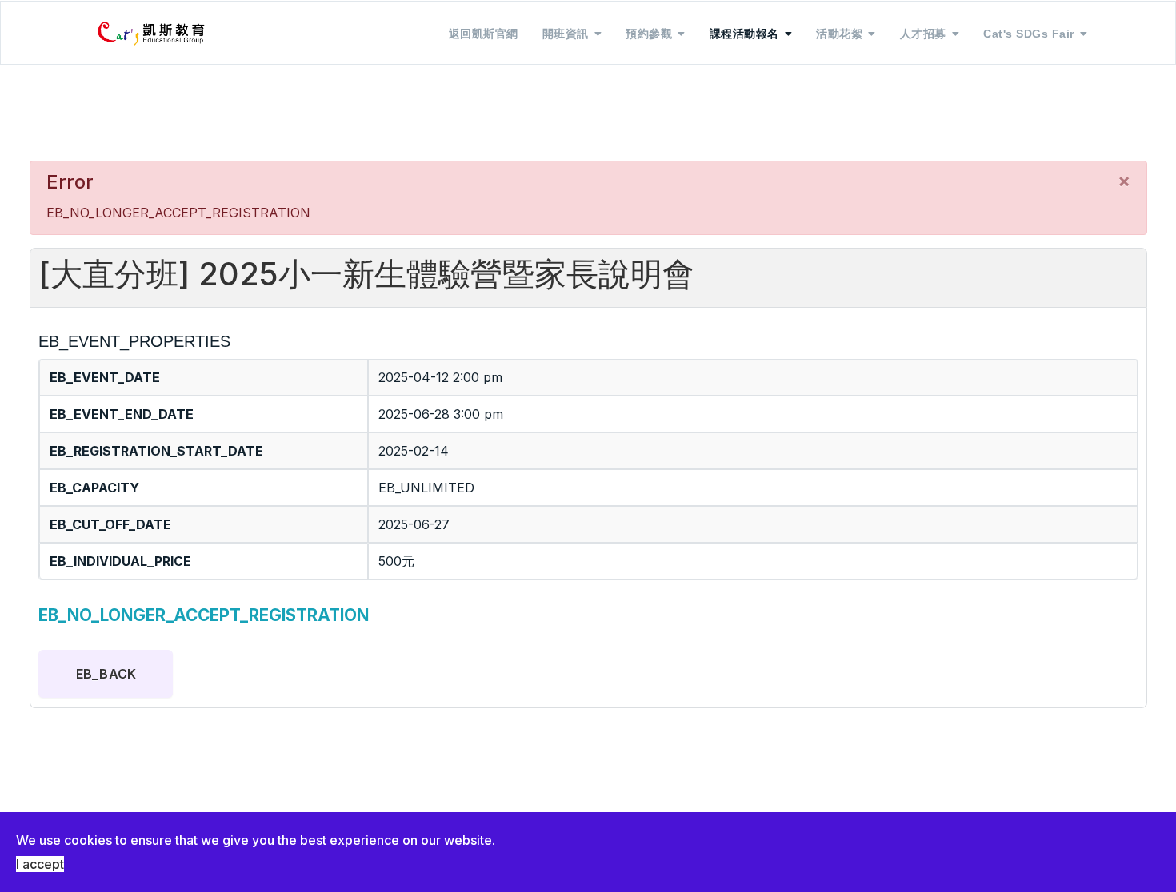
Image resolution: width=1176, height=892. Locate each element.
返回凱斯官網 (483, 33)
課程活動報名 (744, 33)
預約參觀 (649, 33)
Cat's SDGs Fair (1028, 33)
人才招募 (923, 33)
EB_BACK (106, 674)
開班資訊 (565, 33)
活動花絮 (839, 33)
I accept (40, 864)
